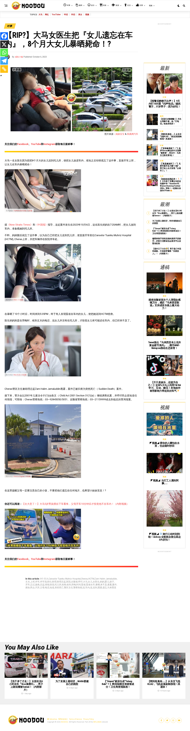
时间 (78, 585)
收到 (69, 585)
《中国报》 (41, 224)
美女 (80, 14)
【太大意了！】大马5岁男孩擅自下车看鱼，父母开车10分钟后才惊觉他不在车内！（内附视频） (75, 503)
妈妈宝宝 (120, 134)
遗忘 (105, 587)
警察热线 (77, 587)
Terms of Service (75, 719)
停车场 (43, 582)
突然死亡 (59, 587)
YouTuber (56, 14)
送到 (95, 587)
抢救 (64, 585)
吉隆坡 (74, 582)
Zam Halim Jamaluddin (106, 579)
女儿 (90, 582)
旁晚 (73, 585)
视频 (87, 14)
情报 (47, 585)
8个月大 (44, 579)
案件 (114, 585)
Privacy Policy (88, 719)
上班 (32, 582)
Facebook (23, 144)
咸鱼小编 (19, 57)
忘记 (32, 585)
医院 (68, 582)
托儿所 (58, 585)
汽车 (37, 587)
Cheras (84, 579)
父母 (42, 587)
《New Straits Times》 (20, 224)
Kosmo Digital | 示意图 (21, 476)
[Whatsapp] (4, 52)
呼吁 (80, 582)
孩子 (112, 582)
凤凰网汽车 (132, 134)
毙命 (27, 587)
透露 (100, 587)
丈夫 (27, 582)
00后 (73, 14)
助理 (54, 582)
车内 (87, 587)
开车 (27, 585)
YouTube (36, 144)
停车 (37, 582)
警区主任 (68, 587)
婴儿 (107, 582)
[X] (4, 44)
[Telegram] (4, 61)
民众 (32, 587)
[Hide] (1, 75)
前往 (49, 582)
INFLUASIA (97, 722)
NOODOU (64, 722)
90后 (66, 14)
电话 (47, 587)
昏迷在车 (90, 585)
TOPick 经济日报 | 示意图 (22, 211)
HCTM (91, 579)
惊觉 (52, 585)
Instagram (49, 144)
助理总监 (61, 582)
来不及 (103, 585)
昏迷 (83, 585)
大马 (40, 14)
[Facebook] (4, 36)
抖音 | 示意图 (18, 300)
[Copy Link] (4, 69)
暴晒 (97, 585)
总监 (42, 585)
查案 (109, 585)
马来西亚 (111, 587)
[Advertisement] (164, 42)
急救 (37, 585)
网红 (47, 14)
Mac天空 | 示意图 (19, 375)
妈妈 (102, 582)
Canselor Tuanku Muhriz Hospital (65, 579)
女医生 (96, 582)
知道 (52, 587)
